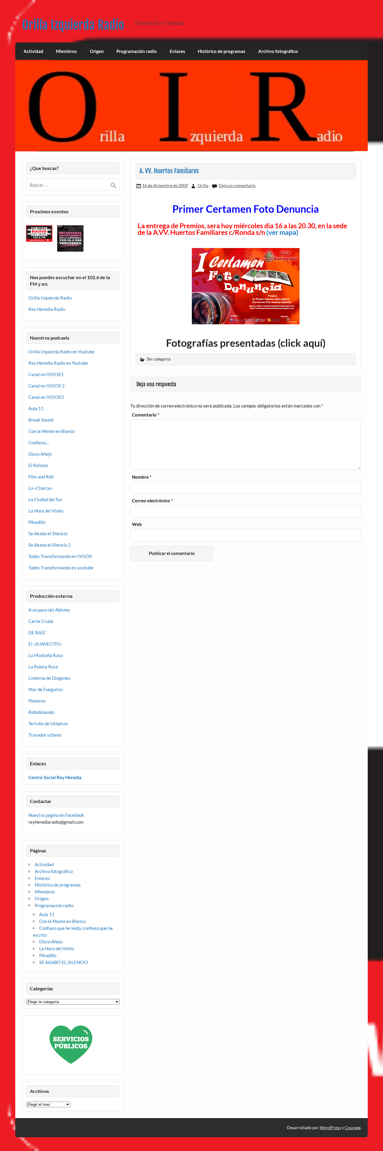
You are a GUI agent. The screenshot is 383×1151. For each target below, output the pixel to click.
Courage (353, 1127)
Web (137, 524)
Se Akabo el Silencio (47, 533)
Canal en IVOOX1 (46, 374)
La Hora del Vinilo (45, 510)
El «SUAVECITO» (45, 644)
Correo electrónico (152, 500)
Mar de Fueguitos (45, 689)
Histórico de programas (221, 51)
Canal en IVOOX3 (46, 397)
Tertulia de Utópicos (48, 723)
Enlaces (177, 51)
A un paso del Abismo (49, 609)
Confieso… (38, 442)
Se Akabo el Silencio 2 (49, 545)
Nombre (141, 477)
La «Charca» (40, 488)
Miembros (66, 51)
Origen (97, 51)
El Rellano (38, 465)
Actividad (33, 51)
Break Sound (40, 419)
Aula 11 (36, 408)
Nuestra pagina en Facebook (56, 815)
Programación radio (136, 51)
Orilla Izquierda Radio (73, 25)
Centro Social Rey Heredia (54, 777)
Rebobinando (41, 712)
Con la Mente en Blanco (51, 431)
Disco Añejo (40, 454)
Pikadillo (36, 522)
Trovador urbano (44, 735)
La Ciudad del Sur (45, 499)
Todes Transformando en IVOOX (60, 556)
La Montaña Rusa (45, 655)
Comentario (145, 415)
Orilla (202, 185)
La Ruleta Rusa (43, 666)
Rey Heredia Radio (46, 309)
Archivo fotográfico (278, 51)
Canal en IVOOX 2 (46, 385)
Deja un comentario (237, 185)
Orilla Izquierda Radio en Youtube (61, 351)
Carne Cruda (40, 621)
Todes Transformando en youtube (60, 567)
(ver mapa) (282, 232)
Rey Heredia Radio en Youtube (58, 363)
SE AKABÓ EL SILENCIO (63, 962)
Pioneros (37, 700)
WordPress (330, 1127)
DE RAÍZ (36, 632)
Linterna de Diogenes (49, 678)
